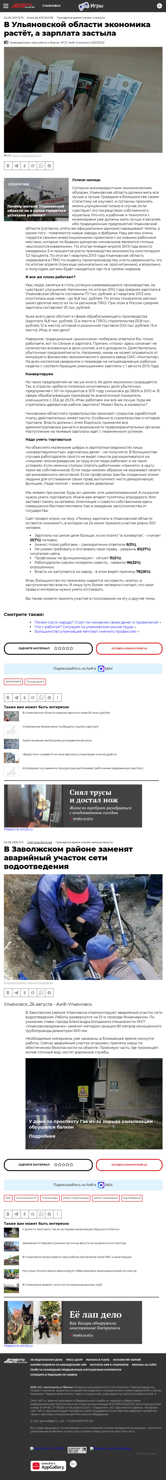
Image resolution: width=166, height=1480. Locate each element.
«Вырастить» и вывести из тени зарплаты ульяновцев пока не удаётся (69, 754)
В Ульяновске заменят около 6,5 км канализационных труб (62, 1284)
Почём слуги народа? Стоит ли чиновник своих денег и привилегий (96, 622)
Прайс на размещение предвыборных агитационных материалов (75, 1369)
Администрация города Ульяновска (28, 982)
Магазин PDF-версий (127, 1359)
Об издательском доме (46, 1359)
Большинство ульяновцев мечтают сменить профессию (85, 631)
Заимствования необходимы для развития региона (57, 740)
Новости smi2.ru (18, 829)
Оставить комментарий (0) (129, 648)
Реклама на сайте (144, 1364)
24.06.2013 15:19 (13, 17)
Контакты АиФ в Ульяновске (109, 1364)
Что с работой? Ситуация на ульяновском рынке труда (84, 627)
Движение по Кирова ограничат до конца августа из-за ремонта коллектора (74, 1243)
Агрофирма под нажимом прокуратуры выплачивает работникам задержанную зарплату (82, 768)
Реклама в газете (98, 1359)
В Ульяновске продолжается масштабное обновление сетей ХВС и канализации (77, 1257)
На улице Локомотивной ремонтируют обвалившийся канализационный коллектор (79, 1270)
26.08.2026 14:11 (14, 842)
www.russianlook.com (27, 155)
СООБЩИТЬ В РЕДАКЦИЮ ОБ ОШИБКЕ (53, 1374)
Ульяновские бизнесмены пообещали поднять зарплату (60, 726)
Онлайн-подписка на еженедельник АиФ (58, 1364)
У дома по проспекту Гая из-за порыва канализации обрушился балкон (91, 1124)
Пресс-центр (74, 1359)
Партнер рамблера (147, 1453)
